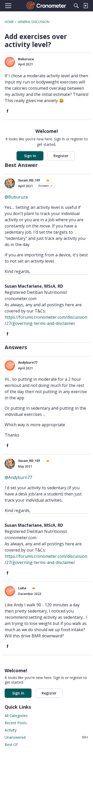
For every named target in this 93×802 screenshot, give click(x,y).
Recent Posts (16, 722)
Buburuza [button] (26, 59)
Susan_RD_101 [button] (29, 180)
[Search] (76, 5)
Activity (11, 730)
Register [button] (60, 155)
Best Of (11, 744)
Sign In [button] (30, 155)
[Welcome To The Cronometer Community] (47, 5)
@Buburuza (16, 197)
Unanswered (46, 737)
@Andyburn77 (18, 477)
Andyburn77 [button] (27, 362)
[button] (10, 62)
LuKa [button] (22, 588)
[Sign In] (85, 5)
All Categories (16, 715)
